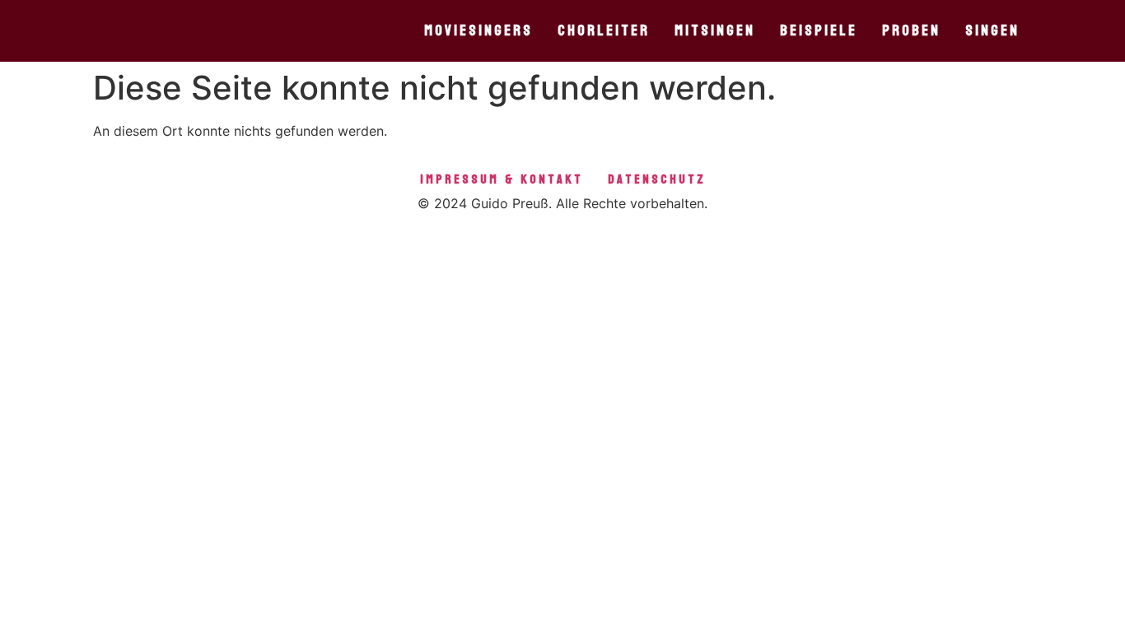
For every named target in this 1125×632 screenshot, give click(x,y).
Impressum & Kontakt (501, 179)
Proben (911, 30)
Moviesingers (478, 30)
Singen (992, 30)
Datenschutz (657, 179)
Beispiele (818, 30)
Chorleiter (604, 30)
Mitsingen (715, 30)
